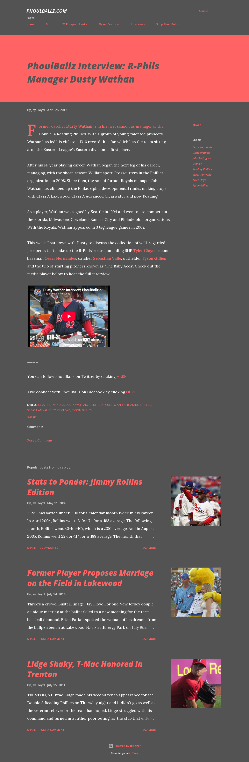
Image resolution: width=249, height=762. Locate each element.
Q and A (197, 163)
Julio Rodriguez (202, 158)
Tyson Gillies (154, 258)
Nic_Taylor (133, 753)
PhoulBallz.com (46, 11)
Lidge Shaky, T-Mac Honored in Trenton (85, 668)
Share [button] (197, 125)
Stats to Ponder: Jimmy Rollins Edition (84, 486)
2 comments (48, 548)
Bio (48, 24)
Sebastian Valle (107, 258)
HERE (121, 376)
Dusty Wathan (79, 126)
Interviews (138, 24)
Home (30, 24)
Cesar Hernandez (60, 258)
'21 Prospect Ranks (74, 24)
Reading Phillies (202, 169)
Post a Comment (39, 440)
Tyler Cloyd (144, 250)
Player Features (108, 24)
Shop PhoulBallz (167, 24)
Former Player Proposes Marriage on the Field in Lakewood (90, 577)
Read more (148, 548)
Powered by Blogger (127, 746)
